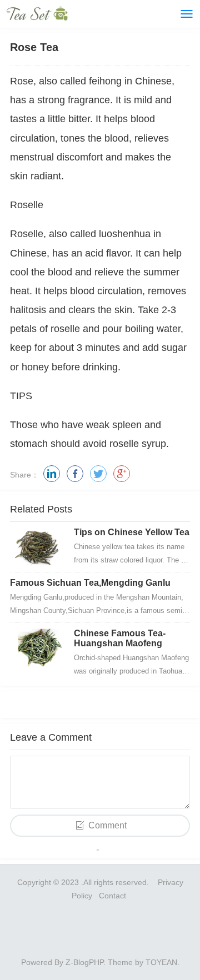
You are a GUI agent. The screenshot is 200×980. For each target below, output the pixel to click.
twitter (98, 473)
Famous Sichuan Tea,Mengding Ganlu (90, 582)
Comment (107, 825)
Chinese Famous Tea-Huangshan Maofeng (120, 638)
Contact (113, 895)
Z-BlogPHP (84, 962)
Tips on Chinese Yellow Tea (131, 532)
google (121, 473)
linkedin (51, 473)
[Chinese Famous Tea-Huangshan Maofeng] (38, 648)
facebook (75, 473)
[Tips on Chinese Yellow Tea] (38, 546)
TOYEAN (161, 962)
